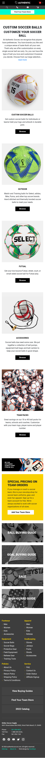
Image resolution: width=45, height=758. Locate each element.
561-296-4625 (16, 730)
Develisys (32, 749)
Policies (5, 664)
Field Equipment (10, 652)
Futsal (22, 266)
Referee (29, 634)
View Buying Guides (22, 691)
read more (22, 60)
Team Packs (22, 415)
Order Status (31, 674)
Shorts (29, 652)
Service (27, 664)
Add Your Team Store (21, 512)
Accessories (22, 338)
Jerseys (29, 646)
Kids (5, 631)
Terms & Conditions (12, 680)
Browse (22, 131)
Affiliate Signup (32, 677)
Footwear (6, 621)
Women (7, 627)
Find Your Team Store (22, 12)
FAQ (28, 667)
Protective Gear (10, 649)
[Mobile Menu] (3, 3)
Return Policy (9, 674)
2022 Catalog (22, 709)
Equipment (6, 639)
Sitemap (4, 749)
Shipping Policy (10, 677)
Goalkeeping (29, 639)
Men (5, 624)
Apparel (27, 621)
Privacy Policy (10, 670)
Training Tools (10, 659)
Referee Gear (9, 655)
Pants (28, 649)
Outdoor (22, 189)
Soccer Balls (9, 642)
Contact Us (31, 670)
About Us (7, 667)
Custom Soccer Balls (22, 115)
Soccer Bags (9, 646)
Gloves (29, 642)
